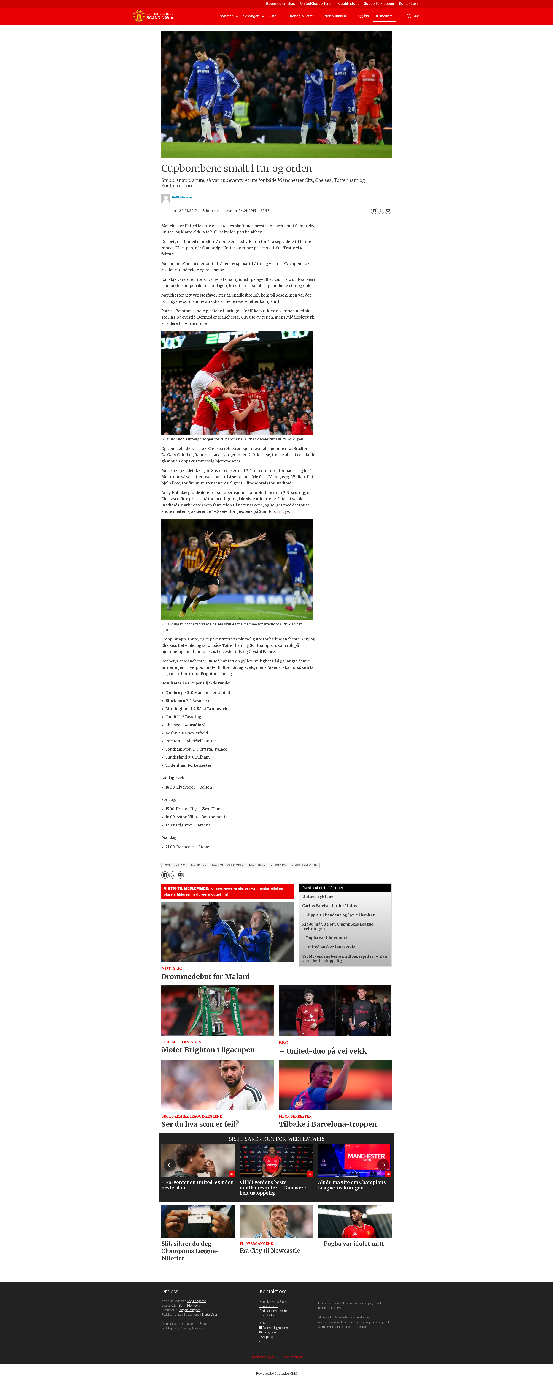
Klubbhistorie (348, 3)
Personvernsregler (262, 1357)
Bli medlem (384, 16)
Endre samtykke (293, 1357)
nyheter (199, 865)
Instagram (269, 1332)
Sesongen (251, 16)
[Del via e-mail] (388, 211)
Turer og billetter (300, 16)
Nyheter (226, 16)
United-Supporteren (316, 3)
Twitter (267, 1323)
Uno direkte (267, 1315)
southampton (305, 865)
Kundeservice (268, 1306)
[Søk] (408, 16)
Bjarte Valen (210, 1314)
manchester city (227, 865)
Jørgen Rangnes (189, 1310)
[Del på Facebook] (374, 211)
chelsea (278, 865)
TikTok (265, 1341)
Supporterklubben (379, 3)
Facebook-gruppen (275, 1328)
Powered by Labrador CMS (276, 1373)
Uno (273, 16)
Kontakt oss (408, 3)
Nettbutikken (335, 16)
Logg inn (362, 16)
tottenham (175, 865)
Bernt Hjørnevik (189, 1305)
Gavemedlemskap (280, 3)
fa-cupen (257, 865)
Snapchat (267, 1337)
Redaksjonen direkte (273, 1310)
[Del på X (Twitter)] (381, 211)
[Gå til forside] (153, 16)
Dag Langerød (196, 1301)
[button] (170, 1165)
